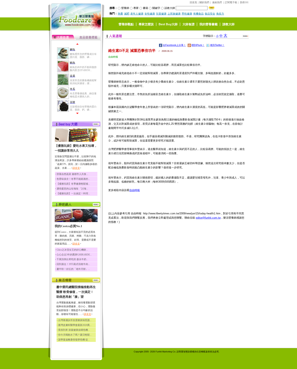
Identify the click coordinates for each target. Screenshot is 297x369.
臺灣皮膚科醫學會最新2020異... (75, 325)
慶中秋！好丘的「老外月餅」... (73, 269)
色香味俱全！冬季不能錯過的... (73, 179)
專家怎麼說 (146, 24)
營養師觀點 (126, 24)
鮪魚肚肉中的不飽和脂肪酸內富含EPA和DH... (83, 68)
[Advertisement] (176, 255)
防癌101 (244, 2)
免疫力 (220, 13)
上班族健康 (174, 13)
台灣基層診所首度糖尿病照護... (75, 320)
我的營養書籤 (208, 24)
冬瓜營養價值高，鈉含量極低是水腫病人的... (83, 95)
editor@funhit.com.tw (208, 217)
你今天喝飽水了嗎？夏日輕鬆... (75, 334)
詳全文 (76, 168)
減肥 (126, 13)
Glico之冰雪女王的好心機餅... (72, 249)
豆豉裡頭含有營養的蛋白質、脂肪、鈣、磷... (83, 108)
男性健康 (187, 13)
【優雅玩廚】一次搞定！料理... (73, 193)
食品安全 (210, 13)
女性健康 (149, 13)
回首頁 (193, 2)
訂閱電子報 (231, 2)
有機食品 (198, 13)
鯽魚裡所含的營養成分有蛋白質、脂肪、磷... (83, 55)
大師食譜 (188, 24)
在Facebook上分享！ (174, 45)
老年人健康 (136, 13)
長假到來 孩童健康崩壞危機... (74, 330)
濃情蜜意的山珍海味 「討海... (72, 188)
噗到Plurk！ (198, 45)
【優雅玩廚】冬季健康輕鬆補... (73, 183)
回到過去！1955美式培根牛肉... (73, 264)
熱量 (120, 13)
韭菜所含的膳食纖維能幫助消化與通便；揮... (83, 82)
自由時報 (134, 190)
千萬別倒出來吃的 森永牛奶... (72, 259)
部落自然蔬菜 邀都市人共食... (72, 174)
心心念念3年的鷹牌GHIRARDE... (74, 254)
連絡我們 (217, 2)
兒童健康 (161, 13)
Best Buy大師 (168, 24)
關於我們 (204, 2)
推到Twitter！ (217, 45)
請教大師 (228, 24)
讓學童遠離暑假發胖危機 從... (74, 339)
